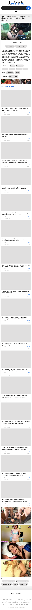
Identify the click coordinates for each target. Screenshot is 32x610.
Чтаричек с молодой (8, 581)
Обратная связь (16, 593)
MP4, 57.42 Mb (13, 76)
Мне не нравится (11, 43)
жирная (17, 72)
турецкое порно (6, 584)
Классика (19, 69)
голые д (15, 584)
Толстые (5, 69)
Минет (12, 65)
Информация (10, 46)
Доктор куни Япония (22, 581)
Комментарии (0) (21, 46)
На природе (19, 65)
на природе (10, 72)
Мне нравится (9, 43)
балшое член (23, 584)
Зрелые (12, 69)
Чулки (25, 69)
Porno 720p (10, 607)
